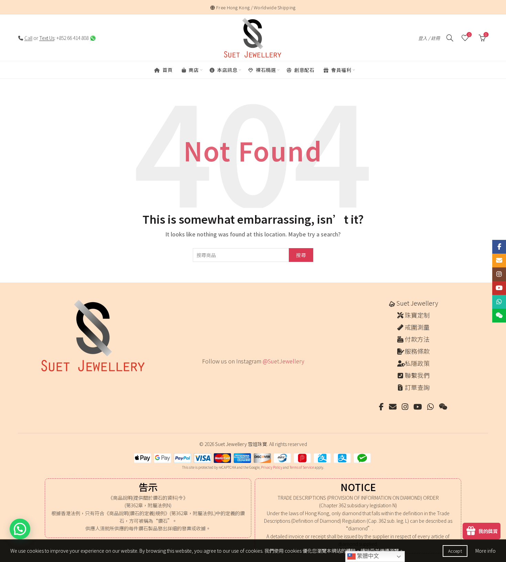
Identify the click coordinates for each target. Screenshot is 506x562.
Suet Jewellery (417, 302)
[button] (20, 529)
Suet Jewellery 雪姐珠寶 (241, 444)
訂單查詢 (417, 387)
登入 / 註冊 (429, 38)
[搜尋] (449, 38)
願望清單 (469, 35)
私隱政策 (417, 363)
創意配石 (304, 69)
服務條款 (417, 351)
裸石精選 (265, 69)
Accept (455, 551)
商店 (193, 69)
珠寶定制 (417, 314)
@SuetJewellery (283, 361)
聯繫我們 (417, 375)
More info (485, 550)
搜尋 (301, 255)
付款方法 (417, 339)
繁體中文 (367, 556)
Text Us (46, 37)
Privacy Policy (271, 467)
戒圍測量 (417, 326)
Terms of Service (301, 467)
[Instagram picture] (204, 375)
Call (28, 37)
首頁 (167, 69)
